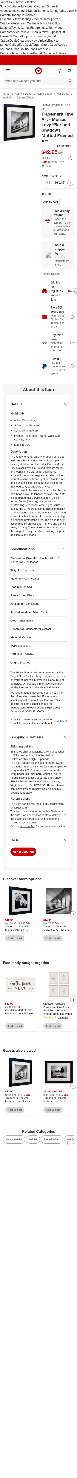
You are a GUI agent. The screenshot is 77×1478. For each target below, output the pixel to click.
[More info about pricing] (70, 158)
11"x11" (47, 182)
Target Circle (42, 53)
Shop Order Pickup (16, 49)
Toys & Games (20, 27)
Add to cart (50, 202)
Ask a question (23, 852)
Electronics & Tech (42, 27)
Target (6, 93)
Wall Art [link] (33, 1139)
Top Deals (25, 44)
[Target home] (38, 70)
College (14, 6)
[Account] (59, 71)
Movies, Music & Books (25, 32)
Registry (16, 53)
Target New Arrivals (13, 2)
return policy (27, 826)
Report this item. (61, 721)
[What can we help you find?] (38, 81)
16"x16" (60, 182)
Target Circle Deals (44, 44)
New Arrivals (39, 40)
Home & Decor (26, 11)
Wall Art (7, 97)
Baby (17, 19)
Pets (15, 23)
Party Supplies (50, 32)
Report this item (50, 273)
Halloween (27, 6)
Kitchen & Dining (47, 11)
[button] (56, 145)
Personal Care (39, 19)
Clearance (24, 40)
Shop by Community (34, 36)
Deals (13, 40)
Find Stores (58, 53)
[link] (56, 145)
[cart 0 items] (69, 71)
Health (22, 23)
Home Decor (44, 93)
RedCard (28, 53)
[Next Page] (70, 183)
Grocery (15, 15)
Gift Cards (14, 36)
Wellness (33, 23)
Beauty (25, 19)
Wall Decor (62, 93)
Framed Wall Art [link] (52, 1139)
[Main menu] (8, 71)
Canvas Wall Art (26, 97)
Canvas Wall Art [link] (14, 1139)
